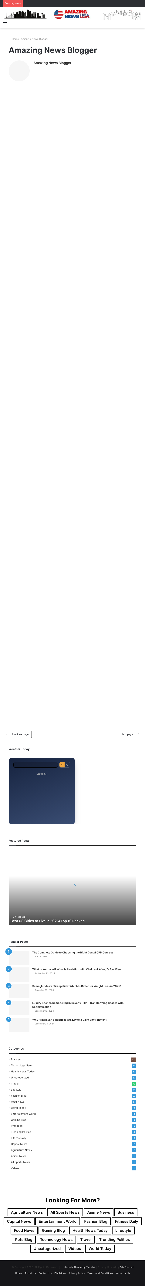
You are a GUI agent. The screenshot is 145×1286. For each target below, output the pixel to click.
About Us (30, 1273)
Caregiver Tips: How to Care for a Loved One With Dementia (69, 484)
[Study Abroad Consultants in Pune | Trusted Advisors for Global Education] (75, 164)
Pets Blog (16, 1125)
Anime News (18, 1156)
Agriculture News (21, 1150)
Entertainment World (23, 1113)
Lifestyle (16, 1089)
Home (15, 38)
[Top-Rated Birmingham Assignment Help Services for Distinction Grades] (25, 293)
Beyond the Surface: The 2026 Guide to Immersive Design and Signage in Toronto (74, 627)
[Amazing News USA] (72, 14)
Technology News (17, 600)
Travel (15, 1083)
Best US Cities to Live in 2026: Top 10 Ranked (48, 921)
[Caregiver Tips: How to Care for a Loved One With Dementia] (70, 522)
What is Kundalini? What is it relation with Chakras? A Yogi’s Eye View (76, 969)
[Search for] (140, 23)
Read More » (17, 202)
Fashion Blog (18, 1095)
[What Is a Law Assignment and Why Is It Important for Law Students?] (25, 156)
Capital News (19, 1144)
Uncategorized (20, 1077)
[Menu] (5, 23)
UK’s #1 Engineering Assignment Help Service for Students (73, 366)
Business (12, 98)
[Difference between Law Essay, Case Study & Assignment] (75, 286)
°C (67, 764)
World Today (18, 1107)
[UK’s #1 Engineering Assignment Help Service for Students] (75, 404)
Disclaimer (60, 1273)
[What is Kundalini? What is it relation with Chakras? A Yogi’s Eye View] (19, 974)
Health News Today (62, 464)
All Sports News (20, 1162)
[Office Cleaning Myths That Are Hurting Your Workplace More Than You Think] (120, 544)
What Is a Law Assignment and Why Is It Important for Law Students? (25, 118)
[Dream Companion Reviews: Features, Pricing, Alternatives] (25, 529)
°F (62, 764)
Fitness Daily (18, 1137)
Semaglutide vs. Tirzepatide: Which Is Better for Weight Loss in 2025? (77, 986)
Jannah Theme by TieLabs (79, 1267)
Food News (17, 1101)
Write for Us (123, 1273)
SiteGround (126, 1267)
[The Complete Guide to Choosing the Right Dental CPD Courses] (19, 958)
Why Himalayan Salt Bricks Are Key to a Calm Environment (69, 1019)
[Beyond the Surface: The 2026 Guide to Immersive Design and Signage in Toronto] (75, 672)
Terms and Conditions (100, 1273)
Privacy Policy (77, 1273)
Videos (15, 1168)
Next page (127, 734)
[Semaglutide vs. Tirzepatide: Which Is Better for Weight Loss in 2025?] (19, 991)
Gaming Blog (18, 1119)
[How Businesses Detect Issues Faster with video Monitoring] (25, 665)
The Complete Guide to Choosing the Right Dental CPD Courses (72, 952)
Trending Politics (21, 1131)
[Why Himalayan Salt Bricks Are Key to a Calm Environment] (19, 1025)
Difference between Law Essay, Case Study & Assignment (73, 248)
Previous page (20, 734)
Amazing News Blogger (52, 63)
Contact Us (45, 1273)
